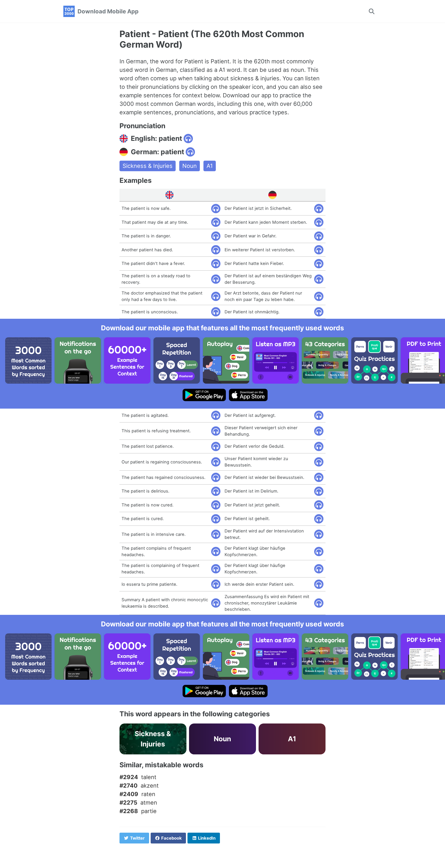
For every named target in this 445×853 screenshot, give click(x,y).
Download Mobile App (108, 11)
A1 (210, 165)
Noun (189, 165)
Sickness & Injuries (148, 165)
